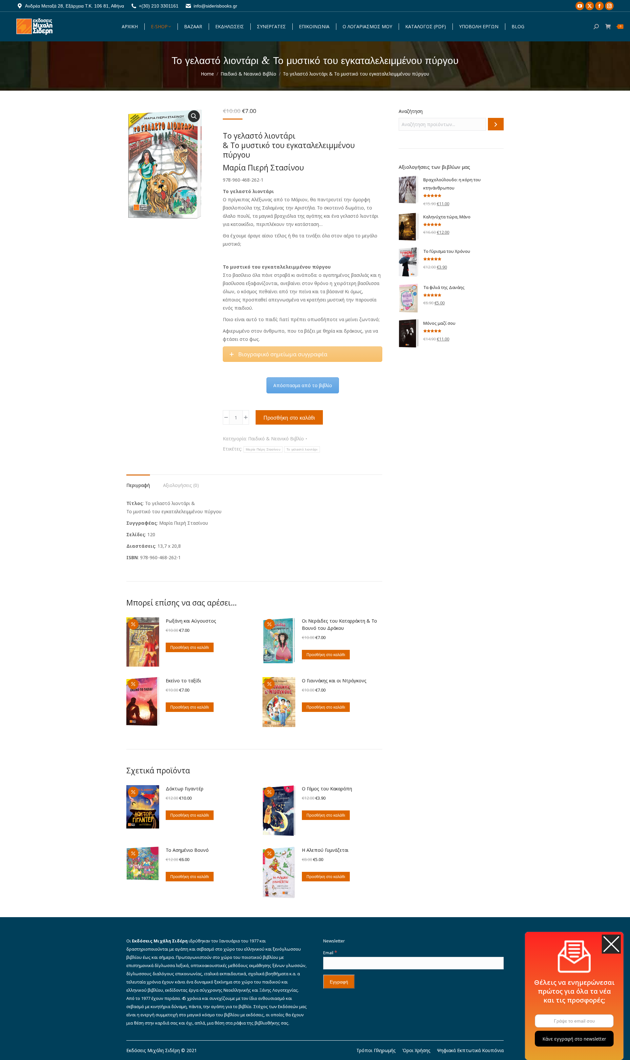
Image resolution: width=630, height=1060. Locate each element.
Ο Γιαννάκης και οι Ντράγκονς (334, 680)
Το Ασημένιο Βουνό (187, 850)
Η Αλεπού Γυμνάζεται (325, 850)
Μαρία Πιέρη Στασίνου (263, 449)
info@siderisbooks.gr (215, 6)
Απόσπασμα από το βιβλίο (302, 385)
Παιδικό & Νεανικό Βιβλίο (276, 438)
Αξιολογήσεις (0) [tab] (181, 485)
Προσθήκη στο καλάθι (289, 417)
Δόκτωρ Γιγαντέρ (184, 788)
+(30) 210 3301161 (158, 6)
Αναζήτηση (411, 111)
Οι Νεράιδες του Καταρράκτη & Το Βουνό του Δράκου (339, 624)
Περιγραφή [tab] (138, 485)
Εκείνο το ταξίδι (183, 680)
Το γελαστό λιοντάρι (302, 449)
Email (330, 953)
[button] (194, 116)
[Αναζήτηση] (496, 124)
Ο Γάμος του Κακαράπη (327, 788)
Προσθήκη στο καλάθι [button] (189, 647)
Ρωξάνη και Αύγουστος (191, 621)
